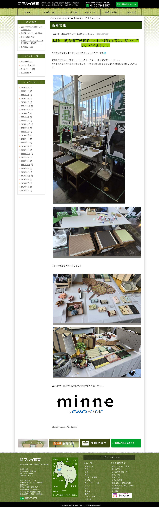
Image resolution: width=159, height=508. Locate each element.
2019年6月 (25, 179)
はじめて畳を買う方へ (120, 472)
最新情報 (115, 488)
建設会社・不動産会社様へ (122, 483)
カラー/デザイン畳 (92, 483)
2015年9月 (25, 190)
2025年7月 (25, 117)
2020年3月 (25, 172)
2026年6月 (25, 91)
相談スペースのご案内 (120, 466)
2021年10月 (25, 165)
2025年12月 (25, 106)
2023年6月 (25, 150)
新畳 (86, 472)
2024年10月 (25, 124)
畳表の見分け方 (27, 47)
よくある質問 (117, 480)
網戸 (86, 494)
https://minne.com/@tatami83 (64, 427)
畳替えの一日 (117, 477)
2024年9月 (25, 128)
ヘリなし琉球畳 (69, 12)
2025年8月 (25, 113)
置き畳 (87, 480)
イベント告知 (26, 65)
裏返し (87, 475)
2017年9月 (25, 187)
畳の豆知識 (25, 62)
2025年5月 (25, 121)
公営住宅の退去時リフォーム (123, 486)
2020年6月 (25, 168)
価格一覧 (88, 499)
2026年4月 (25, 95)
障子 (86, 488)
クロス (87, 491)
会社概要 (131, 12)
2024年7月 (25, 135)
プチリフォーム (91, 497)
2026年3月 (25, 98)
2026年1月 (25, 102)
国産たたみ (90, 12)
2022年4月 (25, 161)
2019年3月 (25, 183)
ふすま (87, 486)
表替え (87, 469)
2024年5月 (25, 143)
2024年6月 (25, 139)
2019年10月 (25, 176)
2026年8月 (25, 87)
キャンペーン (26, 69)
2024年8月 (25, 132)
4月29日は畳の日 (27, 37)
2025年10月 (25, 109)
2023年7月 (25, 146)
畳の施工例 (116, 469)
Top (153, 502)
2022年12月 (25, 154)
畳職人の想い (110, 12)
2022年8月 (25, 157)
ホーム (27, 12)
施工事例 (48, 12)
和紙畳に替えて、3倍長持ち (32, 33)
